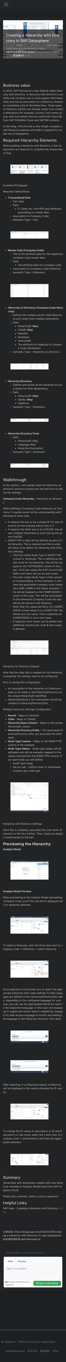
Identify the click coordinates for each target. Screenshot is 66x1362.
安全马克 (32, 1350)
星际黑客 (45, 1350)
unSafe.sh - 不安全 (14, 1341)
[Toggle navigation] (6, 4)
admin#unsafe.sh (15, 1350)
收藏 (27, 55)
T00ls (55, 1350)
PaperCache (48, 1341)
